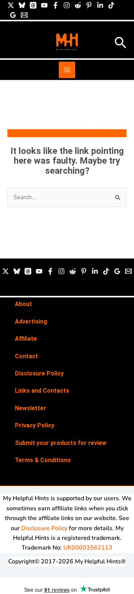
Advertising (31, 321)
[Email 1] (24, 15)
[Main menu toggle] (67, 70)
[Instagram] (66, 5)
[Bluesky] (22, 5)
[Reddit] (77, 5)
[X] (10, 5)
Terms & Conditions (43, 460)
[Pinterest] (89, 5)
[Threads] (33, 5)
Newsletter (30, 408)
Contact (26, 356)
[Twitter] (5, 271)
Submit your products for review (60, 442)
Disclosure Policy (39, 373)
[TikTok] (111, 5)
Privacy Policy (34, 425)
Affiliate (26, 338)
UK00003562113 (87, 548)
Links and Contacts (42, 390)
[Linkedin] (100, 5)
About (23, 303)
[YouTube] (44, 5)
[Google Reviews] (13, 15)
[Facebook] (55, 5)
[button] (120, 43)
